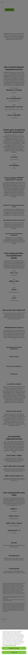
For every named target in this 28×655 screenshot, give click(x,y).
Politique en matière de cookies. (10, 645)
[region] (14, 642)
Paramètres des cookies (14, 648)
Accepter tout (14, 652)
